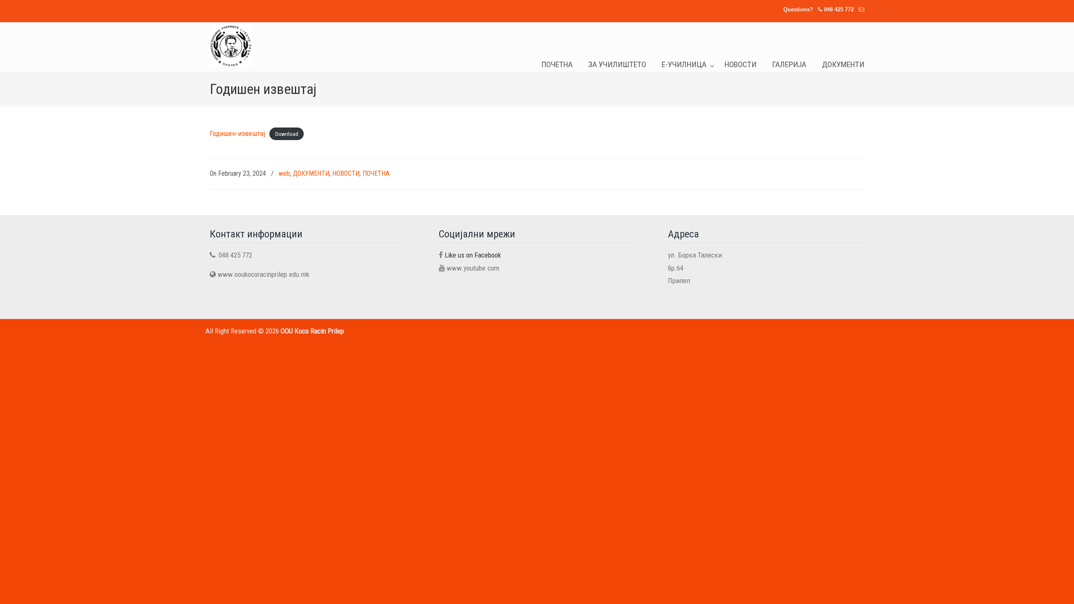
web (284, 173)
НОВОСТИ (346, 173)
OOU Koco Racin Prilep (231, 46)
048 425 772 (839, 9)
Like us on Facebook (473, 255)
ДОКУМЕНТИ (311, 173)
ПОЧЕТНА (376, 173)
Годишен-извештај (237, 133)
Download (286, 133)
